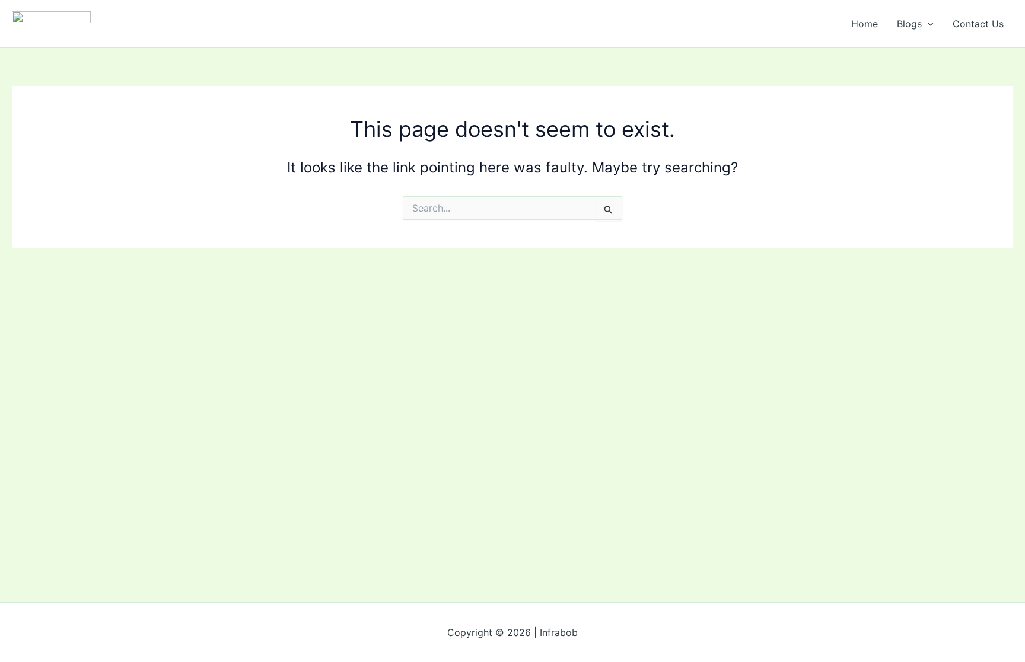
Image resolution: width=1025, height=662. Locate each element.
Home (864, 24)
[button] (928, 23)
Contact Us (978, 24)
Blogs (909, 24)
